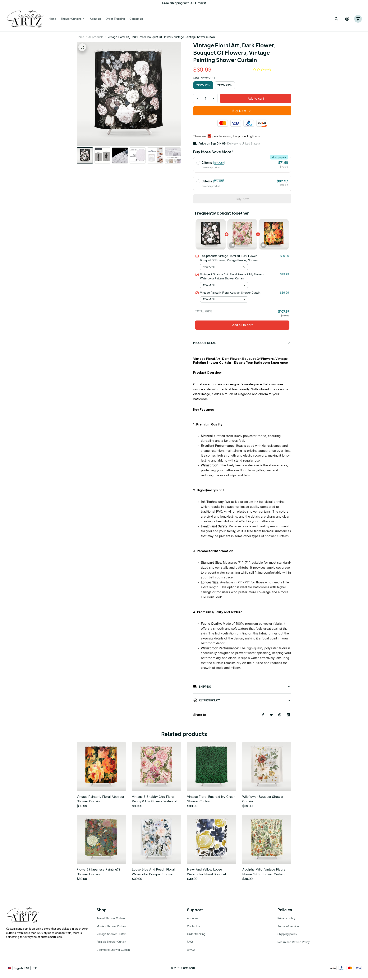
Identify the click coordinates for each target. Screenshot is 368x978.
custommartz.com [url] (51, 936)
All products (95, 37)
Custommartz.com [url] (17, 928)
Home (80, 37)
